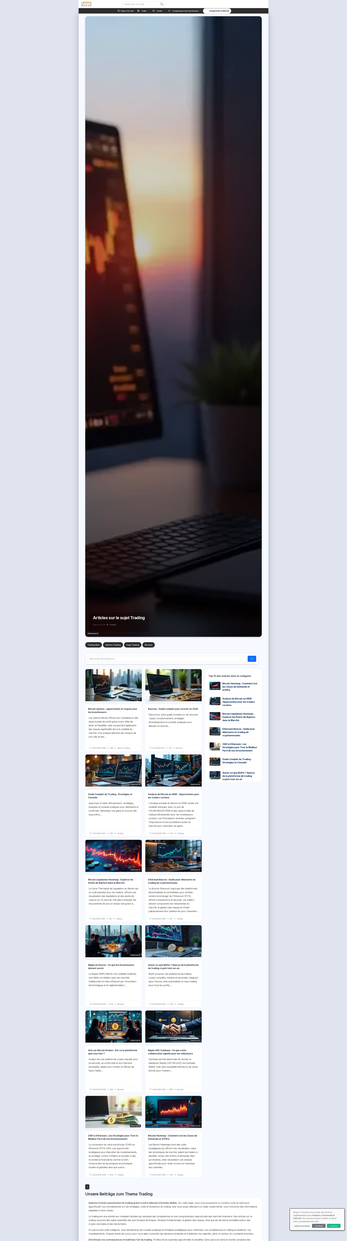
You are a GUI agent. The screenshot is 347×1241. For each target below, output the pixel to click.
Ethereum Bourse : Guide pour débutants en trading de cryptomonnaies (238, 732)
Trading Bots (94, 645)
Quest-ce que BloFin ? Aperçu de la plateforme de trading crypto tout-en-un (238, 776)
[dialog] (317, 1219)
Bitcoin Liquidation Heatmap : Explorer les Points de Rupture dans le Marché (238, 717)
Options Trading (113, 645)
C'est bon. (333, 1226)
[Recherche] (161, 4)
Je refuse (319, 1226)
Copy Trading (132, 645)
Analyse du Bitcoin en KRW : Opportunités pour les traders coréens (238, 701)
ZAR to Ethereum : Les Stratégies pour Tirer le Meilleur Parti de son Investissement (239, 747)
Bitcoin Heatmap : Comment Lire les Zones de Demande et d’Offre (239, 686)
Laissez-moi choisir (302, 1226)
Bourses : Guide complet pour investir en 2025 (173, 709)
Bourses (148, 645)
